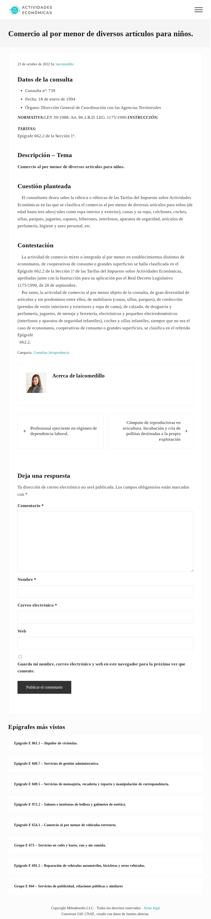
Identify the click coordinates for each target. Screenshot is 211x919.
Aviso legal (152, 908)
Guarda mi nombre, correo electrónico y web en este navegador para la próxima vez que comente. (101, 668)
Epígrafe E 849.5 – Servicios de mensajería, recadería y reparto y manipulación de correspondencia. (91, 784)
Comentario (30, 505)
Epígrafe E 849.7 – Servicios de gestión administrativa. (56, 763)
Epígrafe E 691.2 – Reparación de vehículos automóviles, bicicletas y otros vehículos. (79, 865)
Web (21, 631)
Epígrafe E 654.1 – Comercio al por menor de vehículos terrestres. (65, 825)
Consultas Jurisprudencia (51, 352)
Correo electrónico (37, 605)
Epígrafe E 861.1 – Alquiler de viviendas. (46, 743)
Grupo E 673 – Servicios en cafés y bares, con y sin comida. (60, 845)
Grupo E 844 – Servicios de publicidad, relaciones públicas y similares (68, 886)
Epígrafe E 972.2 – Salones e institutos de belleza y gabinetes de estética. (70, 804)
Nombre (26, 579)
